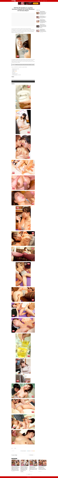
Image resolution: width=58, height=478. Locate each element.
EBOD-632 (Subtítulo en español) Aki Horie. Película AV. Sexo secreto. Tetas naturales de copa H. (33, 468)
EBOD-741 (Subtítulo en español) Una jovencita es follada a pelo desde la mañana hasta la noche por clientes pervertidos (15, 468)
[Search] (46, 1)
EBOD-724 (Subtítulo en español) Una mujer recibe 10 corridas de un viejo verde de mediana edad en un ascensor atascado (43, 26)
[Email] (34, 451)
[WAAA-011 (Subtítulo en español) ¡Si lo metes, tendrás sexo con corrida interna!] (37, 17)
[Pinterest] (32, 451)
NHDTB (16, 71)
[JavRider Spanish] (13, 1)
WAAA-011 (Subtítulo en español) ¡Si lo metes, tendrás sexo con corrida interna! (43, 17)
